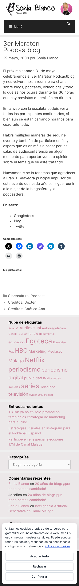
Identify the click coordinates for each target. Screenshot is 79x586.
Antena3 (13, 328)
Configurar (39, 576)
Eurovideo (59, 342)
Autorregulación (54, 328)
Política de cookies (57, 546)
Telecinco (47, 387)
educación (16, 342)
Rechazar (39, 566)
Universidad (45, 394)
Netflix (35, 360)
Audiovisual (30, 327)
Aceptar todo (39, 556)
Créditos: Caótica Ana (26, 309)
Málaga (16, 360)
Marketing (37, 351)
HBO (21, 350)
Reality (47, 378)
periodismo (24, 369)
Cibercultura (18, 296)
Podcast (38, 296)
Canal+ (13, 333)
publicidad (33, 378)
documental (47, 333)
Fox (11, 351)
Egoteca (39, 341)
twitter (33, 394)
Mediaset (54, 351)
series (30, 386)
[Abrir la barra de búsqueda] (68, 23)
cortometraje (28, 334)
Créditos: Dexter (22, 302)
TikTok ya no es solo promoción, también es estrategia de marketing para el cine (36, 417)
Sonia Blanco (18, 483)
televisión (18, 394)
